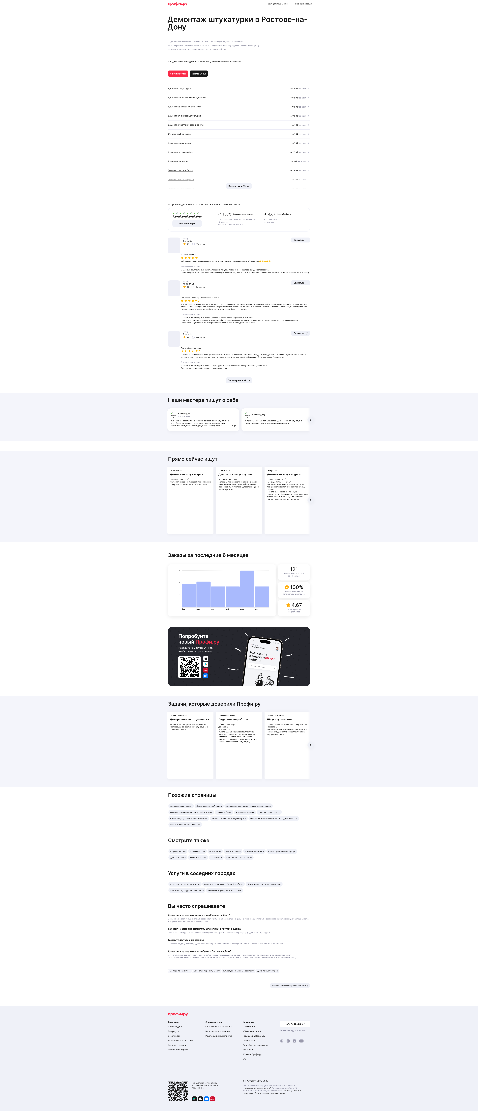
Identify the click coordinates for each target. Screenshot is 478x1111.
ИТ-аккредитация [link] (252, 1031)
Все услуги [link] (173, 1031)
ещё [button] (234, 425)
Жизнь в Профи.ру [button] (252, 1054)
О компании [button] (249, 1026)
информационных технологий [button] (257, 1088)
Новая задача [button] (175, 1026)
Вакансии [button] (248, 1049)
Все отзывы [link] (174, 1035)
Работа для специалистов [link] (218, 1035)
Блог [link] (245, 1058)
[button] (300, 240)
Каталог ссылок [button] (176, 1045)
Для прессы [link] (249, 1040)
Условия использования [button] (180, 1040)
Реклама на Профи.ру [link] (254, 1035)
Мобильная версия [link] (178, 1049)
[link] (178, 74)
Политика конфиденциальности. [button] (270, 1093)
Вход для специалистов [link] (217, 1031)
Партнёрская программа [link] (255, 1045)
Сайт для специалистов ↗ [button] (218, 1026)
